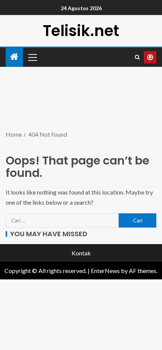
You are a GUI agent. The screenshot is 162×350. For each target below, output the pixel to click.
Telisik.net (81, 30)
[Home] (14, 56)
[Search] (137, 57)
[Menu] (32, 57)
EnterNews (105, 270)
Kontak (81, 252)
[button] (32, 57)
